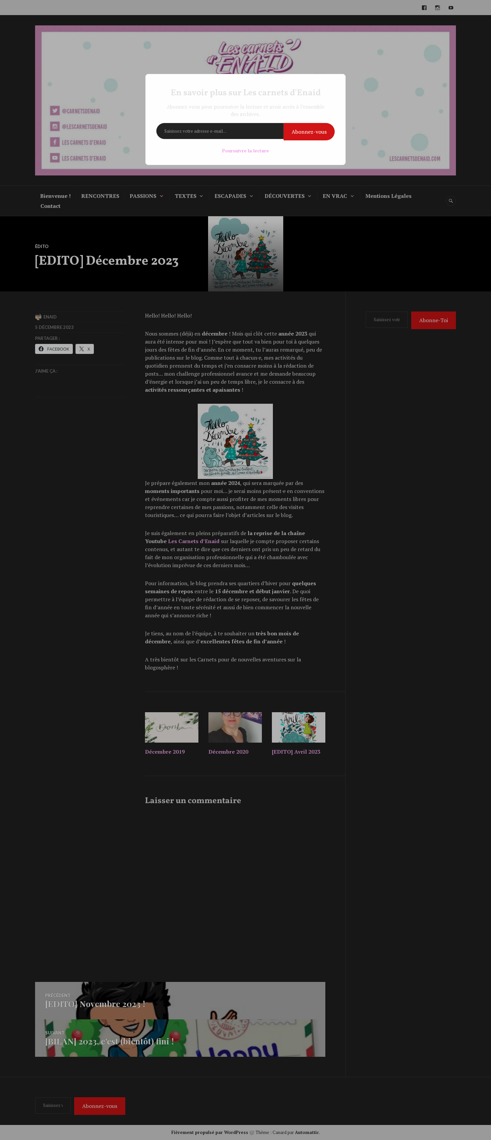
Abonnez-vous (309, 131)
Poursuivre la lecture (245, 150)
